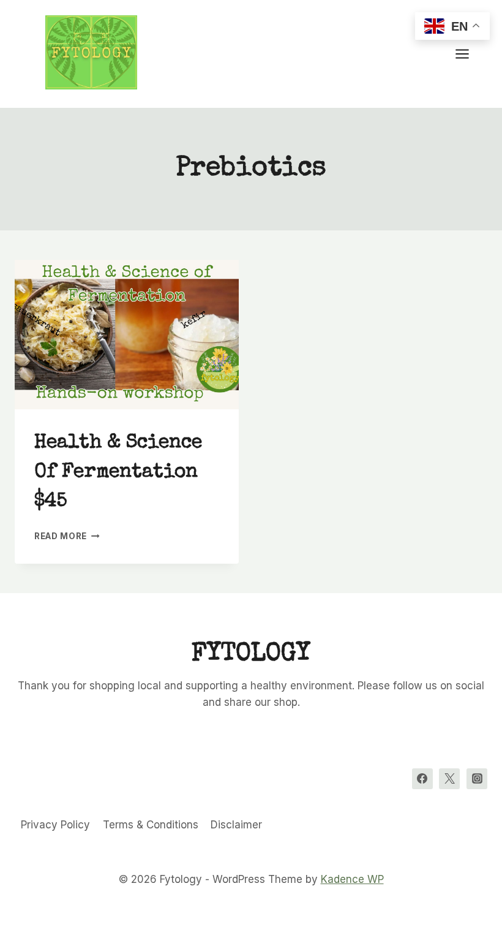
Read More (67, 536)
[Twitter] (449, 778)
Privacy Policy (55, 825)
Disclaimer (236, 825)
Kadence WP (352, 879)
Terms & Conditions (150, 825)
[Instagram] (476, 778)
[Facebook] (422, 778)
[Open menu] (468, 53)
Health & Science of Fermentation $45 (118, 472)
